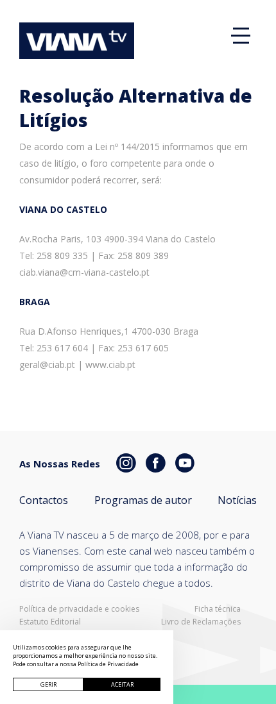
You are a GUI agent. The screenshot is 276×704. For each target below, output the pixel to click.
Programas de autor (143, 500)
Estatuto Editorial (50, 622)
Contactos (43, 500)
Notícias (237, 500)
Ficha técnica (217, 609)
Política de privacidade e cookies (79, 609)
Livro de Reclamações (201, 622)
